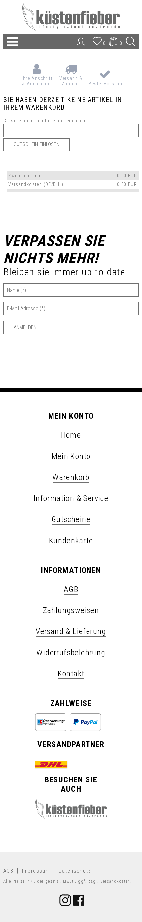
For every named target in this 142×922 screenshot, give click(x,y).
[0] (97, 44)
